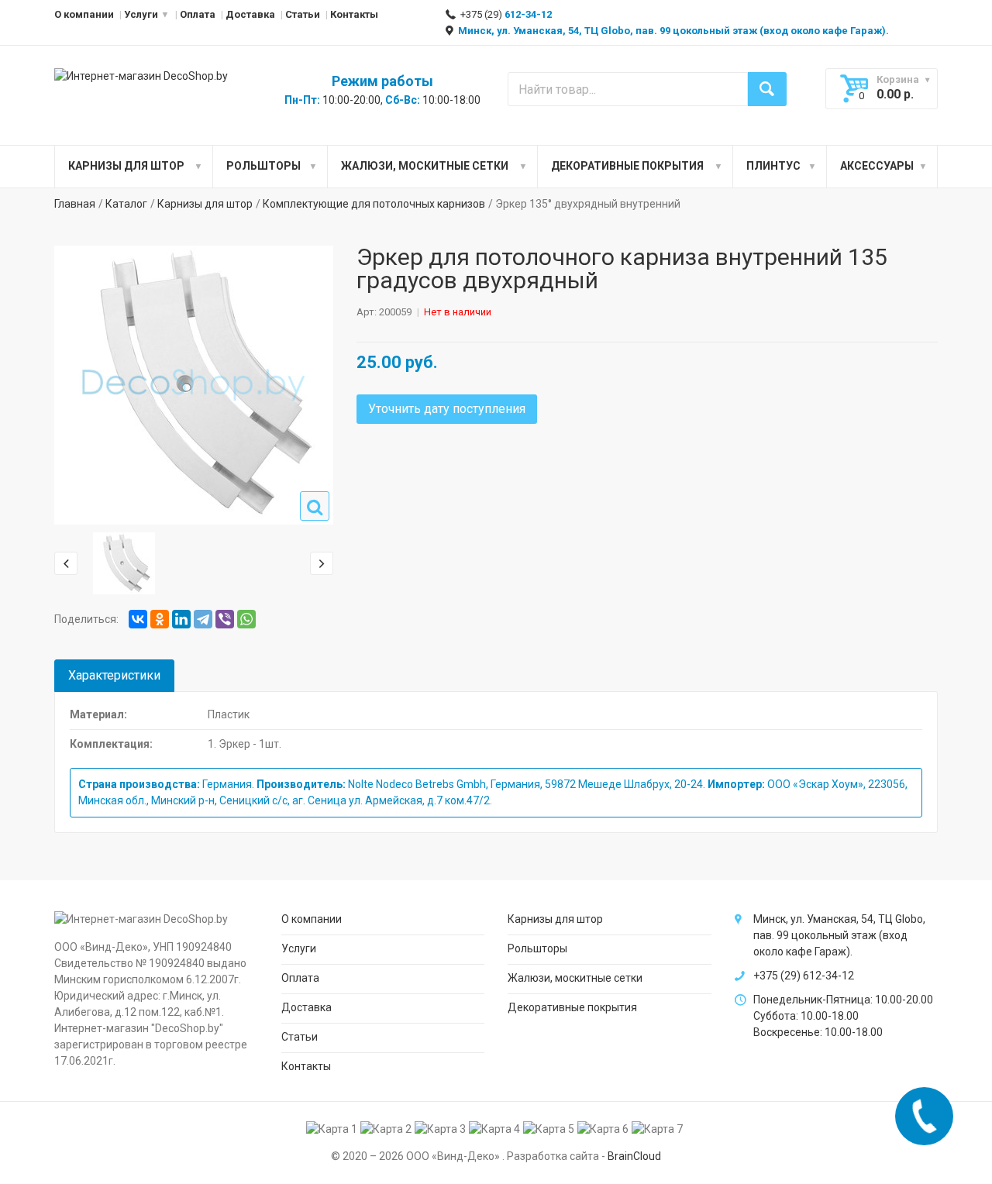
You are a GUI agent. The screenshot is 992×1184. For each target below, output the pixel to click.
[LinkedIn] (181, 619)
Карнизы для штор (126, 166)
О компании (84, 14)
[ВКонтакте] (138, 619)
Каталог (126, 204)
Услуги (141, 14)
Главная (74, 204)
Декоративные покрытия (627, 166)
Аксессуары (877, 166)
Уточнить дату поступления (446, 408)
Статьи (302, 14)
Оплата (197, 14)
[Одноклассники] (159, 619)
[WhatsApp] (246, 619)
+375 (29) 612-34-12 (803, 975)
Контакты (354, 14)
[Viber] (224, 619)
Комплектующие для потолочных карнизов (374, 204)
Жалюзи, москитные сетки (424, 166)
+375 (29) (505, 14)
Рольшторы (263, 166)
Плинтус (773, 166)
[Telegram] (203, 619)
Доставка (250, 14)
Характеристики (114, 675)
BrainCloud (634, 1156)
